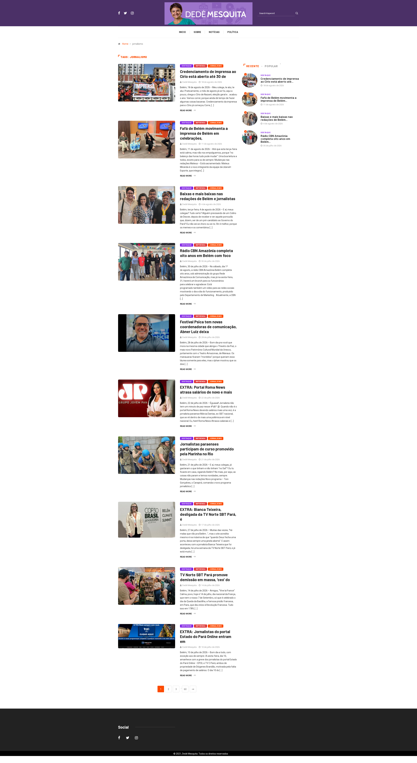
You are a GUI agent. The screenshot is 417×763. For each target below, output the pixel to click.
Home (125, 44)
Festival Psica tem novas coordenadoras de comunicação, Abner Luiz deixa (208, 326)
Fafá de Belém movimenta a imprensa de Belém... (278, 99)
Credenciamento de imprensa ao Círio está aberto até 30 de (208, 74)
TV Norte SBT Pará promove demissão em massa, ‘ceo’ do (205, 577)
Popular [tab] (271, 66)
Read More (186, 110)
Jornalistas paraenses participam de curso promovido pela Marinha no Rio (207, 449)
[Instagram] (132, 13)
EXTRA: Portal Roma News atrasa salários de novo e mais (206, 389)
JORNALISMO (215, 66)
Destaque (187, 66)
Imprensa (201, 66)
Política (232, 32)
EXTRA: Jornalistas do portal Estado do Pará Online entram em (205, 636)
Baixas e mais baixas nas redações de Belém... (277, 118)
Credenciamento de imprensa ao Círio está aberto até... (280, 80)
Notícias (214, 32)
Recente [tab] (252, 66)
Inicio (182, 32)
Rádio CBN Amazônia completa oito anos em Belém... (275, 138)
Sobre (197, 32)
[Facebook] (119, 13)
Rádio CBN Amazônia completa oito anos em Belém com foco (206, 253)
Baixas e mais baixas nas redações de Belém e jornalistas (207, 196)
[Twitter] (125, 13)
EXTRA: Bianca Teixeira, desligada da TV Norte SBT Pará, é (208, 514)
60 (185, 689)
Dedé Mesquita (189, 82)
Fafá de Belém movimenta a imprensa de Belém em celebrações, (204, 133)
